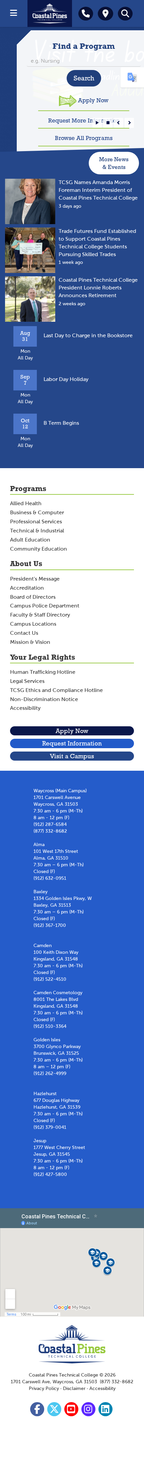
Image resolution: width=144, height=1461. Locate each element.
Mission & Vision (30, 642)
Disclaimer (74, 1388)
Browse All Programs (84, 137)
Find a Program (84, 45)
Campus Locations (33, 624)
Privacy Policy (44, 1388)
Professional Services (36, 521)
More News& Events (114, 163)
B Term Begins (61, 423)
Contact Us (24, 633)
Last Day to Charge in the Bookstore (88, 335)
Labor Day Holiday (66, 379)
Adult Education (30, 540)
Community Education (38, 549)
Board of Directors (33, 597)
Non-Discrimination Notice (44, 699)
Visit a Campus (72, 756)
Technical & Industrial (37, 530)
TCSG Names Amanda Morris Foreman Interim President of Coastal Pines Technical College (98, 190)
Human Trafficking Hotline (42, 672)
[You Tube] (72, 1411)
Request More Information (84, 120)
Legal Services (27, 681)
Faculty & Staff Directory (40, 615)
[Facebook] (38, 1411)
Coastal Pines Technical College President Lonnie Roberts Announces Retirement (98, 287)
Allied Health (26, 503)
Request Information (72, 743)
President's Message (35, 579)
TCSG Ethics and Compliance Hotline (56, 690)
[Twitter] (55, 1411)
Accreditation (27, 588)
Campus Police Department (44, 605)
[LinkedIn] (106, 1411)
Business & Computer (37, 512)
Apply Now (93, 100)
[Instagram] (89, 1411)
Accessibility (25, 708)
